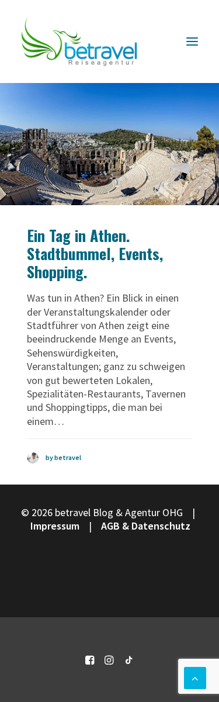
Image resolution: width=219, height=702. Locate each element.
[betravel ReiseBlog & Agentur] (79, 41)
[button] (192, 41)
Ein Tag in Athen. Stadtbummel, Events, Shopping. (95, 253)
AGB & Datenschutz (145, 525)
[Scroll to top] (195, 676)
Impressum (54, 525)
